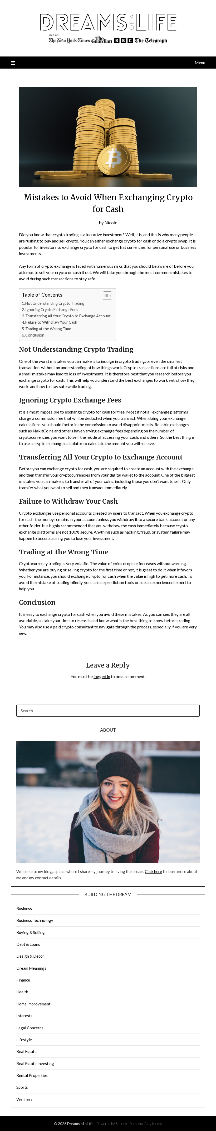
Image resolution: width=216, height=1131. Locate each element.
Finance (23, 980)
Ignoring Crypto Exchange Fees (51, 309)
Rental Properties (32, 1075)
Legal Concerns (29, 1027)
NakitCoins (43, 430)
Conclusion (34, 335)
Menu (200, 62)
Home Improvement (33, 1003)
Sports (22, 1087)
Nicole (111, 222)
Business (24, 908)
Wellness (24, 1099)
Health (22, 991)
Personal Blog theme (145, 1123)
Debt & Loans (28, 944)
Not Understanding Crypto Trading (54, 303)
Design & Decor (30, 956)
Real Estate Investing (35, 1063)
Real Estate (26, 1051)
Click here (153, 871)
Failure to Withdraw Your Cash (51, 322)
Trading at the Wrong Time (48, 329)
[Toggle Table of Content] (105, 295)
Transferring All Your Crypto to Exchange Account (68, 316)
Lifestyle (24, 1039)
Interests (24, 1015)
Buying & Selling (30, 932)
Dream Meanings (31, 968)
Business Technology (34, 920)
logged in (102, 676)
